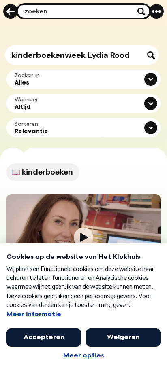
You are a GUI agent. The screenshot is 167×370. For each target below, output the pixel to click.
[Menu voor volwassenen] (156, 11)
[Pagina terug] (10, 11)
